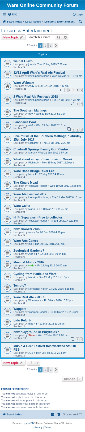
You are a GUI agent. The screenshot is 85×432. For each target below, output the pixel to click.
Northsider (34, 288)
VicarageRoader (37, 185)
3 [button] (50, 45)
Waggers (19, 309)
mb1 (30, 125)
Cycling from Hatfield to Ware (34, 274)
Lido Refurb (22, 320)
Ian (30, 243)
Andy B (32, 85)
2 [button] (45, 45)
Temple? (19, 285)
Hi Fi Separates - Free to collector (37, 217)
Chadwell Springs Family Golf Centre (40, 149)
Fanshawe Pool (24, 122)
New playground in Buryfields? (36, 332)
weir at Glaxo (23, 61)
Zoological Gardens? (28, 250)
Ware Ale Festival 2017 (29, 194)
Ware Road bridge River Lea (33, 171)
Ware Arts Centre (25, 240)
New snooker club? (27, 229)
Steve (31, 335)
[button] (56, 45)
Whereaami (34, 300)
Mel (30, 174)
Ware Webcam (23, 82)
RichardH (33, 142)
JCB (30, 352)
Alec (30, 253)
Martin (31, 152)
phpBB (30, 423)
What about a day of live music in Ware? (42, 159)
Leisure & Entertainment (26, 30)
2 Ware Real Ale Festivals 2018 (35, 96)
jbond (31, 64)
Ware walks (21, 206)
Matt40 (32, 209)
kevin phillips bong (38, 75)
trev (30, 113)
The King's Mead (25, 182)
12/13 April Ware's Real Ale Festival (39, 72)
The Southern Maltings (30, 110)
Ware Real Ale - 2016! (28, 297)
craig (31, 265)
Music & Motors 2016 (28, 262)
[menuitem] (12, 14)
